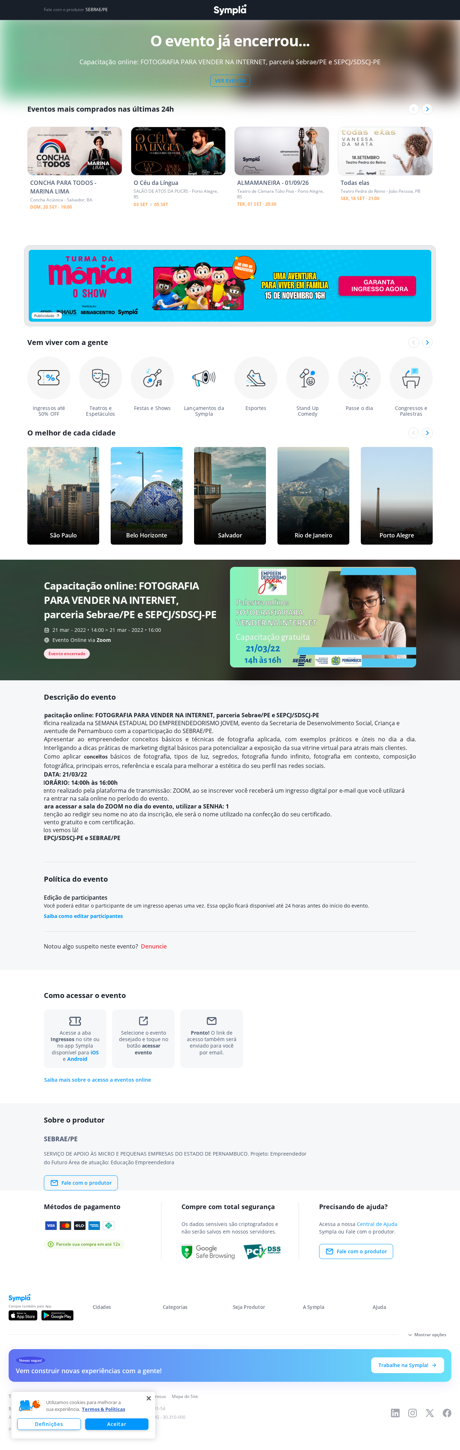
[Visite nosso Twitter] (430, 1413)
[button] (29, 1405)
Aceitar (116, 1424)
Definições (49, 1424)
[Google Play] (57, 1315)
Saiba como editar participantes (83, 916)
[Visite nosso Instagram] (412, 1413)
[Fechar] (149, 1398)
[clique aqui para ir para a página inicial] (230, 10)
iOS (95, 1052)
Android (77, 1058)
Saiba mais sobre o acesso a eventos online (97, 1080)
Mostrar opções (430, 1335)
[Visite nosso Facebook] (447, 1413)
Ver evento (230, 80)
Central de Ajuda (377, 1224)
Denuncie (154, 946)
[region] (83, 1415)
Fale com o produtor (86, 1182)
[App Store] (23, 1315)
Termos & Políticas (103, 1409)
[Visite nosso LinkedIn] (395, 1413)
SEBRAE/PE (97, 9)
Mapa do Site (185, 1396)
